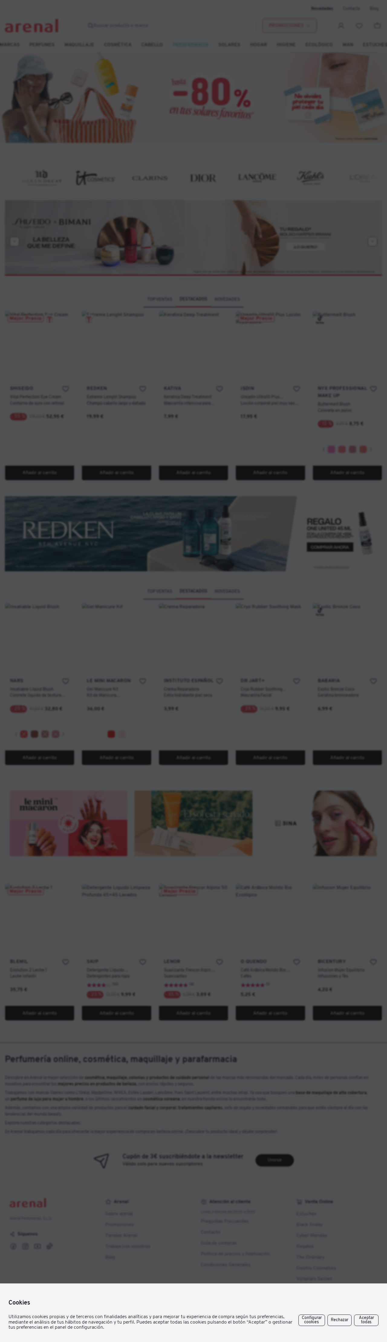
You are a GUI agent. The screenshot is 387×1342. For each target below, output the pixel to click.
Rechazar (339, 1320)
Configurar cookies (312, 1320)
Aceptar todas (366, 1320)
